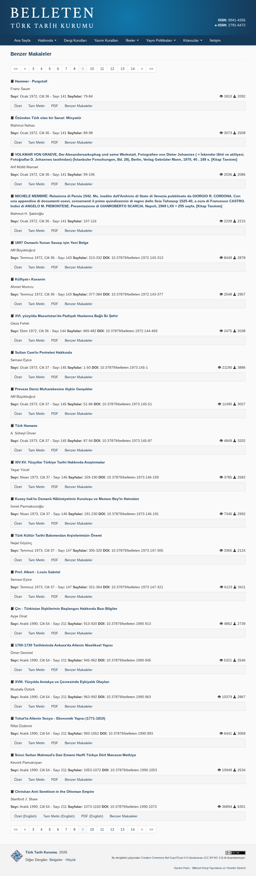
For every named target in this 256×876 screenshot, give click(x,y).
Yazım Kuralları (106, 40)
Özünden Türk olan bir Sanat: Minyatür (47, 118)
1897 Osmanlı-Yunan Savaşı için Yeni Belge (51, 243)
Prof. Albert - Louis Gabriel (37, 572)
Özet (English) (25, 816)
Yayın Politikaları (159, 40)
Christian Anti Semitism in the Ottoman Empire (54, 792)
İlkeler (131, 40)
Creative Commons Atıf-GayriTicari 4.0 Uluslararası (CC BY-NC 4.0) (182, 857)
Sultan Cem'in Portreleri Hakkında (43, 352)
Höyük (71, 860)
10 (92, 69)
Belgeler (56, 860)
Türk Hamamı (25, 426)
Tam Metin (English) (59, 816)
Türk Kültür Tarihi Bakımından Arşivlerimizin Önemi (58, 535)
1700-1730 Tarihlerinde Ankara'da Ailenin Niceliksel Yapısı (63, 645)
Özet (18, 106)
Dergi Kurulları (75, 40)
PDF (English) (92, 816)
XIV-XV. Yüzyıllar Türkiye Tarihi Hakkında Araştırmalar (59, 462)
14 (133, 69)
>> (151, 69)
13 (122, 69)
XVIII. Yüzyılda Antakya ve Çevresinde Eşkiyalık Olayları (61, 682)
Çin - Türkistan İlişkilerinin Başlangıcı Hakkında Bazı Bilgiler (65, 609)
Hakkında (46, 40)
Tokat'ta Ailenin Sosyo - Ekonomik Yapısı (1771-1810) (59, 718)
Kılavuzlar (191, 40)
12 (112, 69)
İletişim (215, 40)
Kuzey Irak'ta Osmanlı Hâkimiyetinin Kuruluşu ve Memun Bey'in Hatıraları (76, 499)
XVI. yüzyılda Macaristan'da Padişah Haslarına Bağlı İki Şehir (66, 316)
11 (102, 69)
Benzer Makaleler (78, 106)
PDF (54, 106)
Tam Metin (36, 106)
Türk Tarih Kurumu (41, 852)
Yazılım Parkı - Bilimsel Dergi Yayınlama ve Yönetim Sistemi (210, 867)
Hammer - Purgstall (30, 81)
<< (16, 69)
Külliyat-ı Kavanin (29, 279)
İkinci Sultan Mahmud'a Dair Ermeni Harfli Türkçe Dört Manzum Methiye (75, 755)
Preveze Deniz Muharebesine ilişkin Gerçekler (53, 389)
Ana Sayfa (22, 40)
